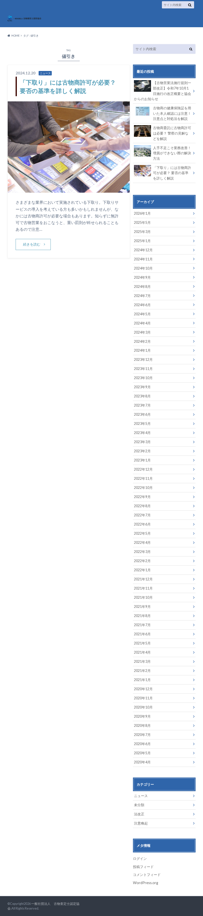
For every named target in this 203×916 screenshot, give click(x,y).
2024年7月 (142, 296)
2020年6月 (142, 744)
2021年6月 (142, 634)
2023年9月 (142, 387)
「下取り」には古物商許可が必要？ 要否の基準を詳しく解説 (172, 172)
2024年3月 (142, 332)
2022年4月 (142, 542)
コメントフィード (147, 874)
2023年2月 (142, 451)
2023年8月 (142, 396)
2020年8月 (142, 725)
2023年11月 (143, 368)
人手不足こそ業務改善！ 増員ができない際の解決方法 (172, 153)
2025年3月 (142, 231)
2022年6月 (142, 524)
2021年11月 (143, 588)
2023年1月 (142, 460)
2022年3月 (142, 552)
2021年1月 (142, 680)
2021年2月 (142, 670)
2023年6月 (142, 414)
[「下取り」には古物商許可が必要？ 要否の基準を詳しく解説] (69, 189)
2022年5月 (142, 533)
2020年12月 (143, 689)
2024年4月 (142, 323)
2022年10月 (143, 487)
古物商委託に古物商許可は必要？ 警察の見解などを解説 (172, 133)
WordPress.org (145, 883)
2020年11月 (143, 698)
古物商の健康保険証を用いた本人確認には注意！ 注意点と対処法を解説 (172, 113)
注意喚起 (141, 823)
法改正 (139, 814)
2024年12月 (143, 250)
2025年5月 (142, 222)
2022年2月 (142, 561)
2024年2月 (142, 341)
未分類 (139, 805)
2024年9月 (142, 277)
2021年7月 (142, 625)
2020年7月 (142, 735)
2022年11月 (143, 478)
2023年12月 (143, 359)
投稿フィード (143, 867)
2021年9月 (142, 606)
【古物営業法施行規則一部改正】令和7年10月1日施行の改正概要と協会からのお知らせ (162, 91)
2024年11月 (143, 259)
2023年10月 (143, 378)
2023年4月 (142, 433)
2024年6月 (142, 305)
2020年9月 (142, 716)
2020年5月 (142, 753)
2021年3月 (142, 661)
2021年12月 (143, 579)
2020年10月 (143, 707)
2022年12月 (143, 469)
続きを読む (31, 244)
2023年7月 (142, 405)
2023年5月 (142, 423)
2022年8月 (142, 506)
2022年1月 (142, 570)
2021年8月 (142, 616)
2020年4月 (142, 762)
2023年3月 (142, 442)
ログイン (140, 858)
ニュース (141, 796)
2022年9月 (142, 497)
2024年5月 (142, 314)
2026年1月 (142, 213)
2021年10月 (143, 597)
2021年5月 (142, 643)
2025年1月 (142, 241)
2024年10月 (143, 268)
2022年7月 (142, 515)
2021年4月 (142, 652)
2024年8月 (142, 286)
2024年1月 (142, 350)
